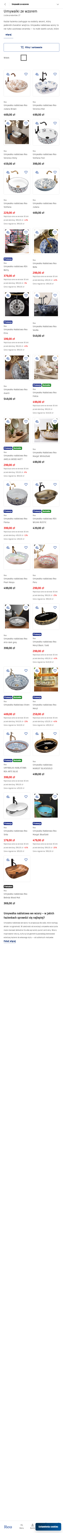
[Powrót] (5, 4)
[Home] (8, 1526)
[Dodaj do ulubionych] (26, 74)
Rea (5, 102)
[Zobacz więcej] (57, 4)
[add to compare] (8, 74)
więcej (8, 34)
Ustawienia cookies (48, 1526)
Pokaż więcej (10, 941)
